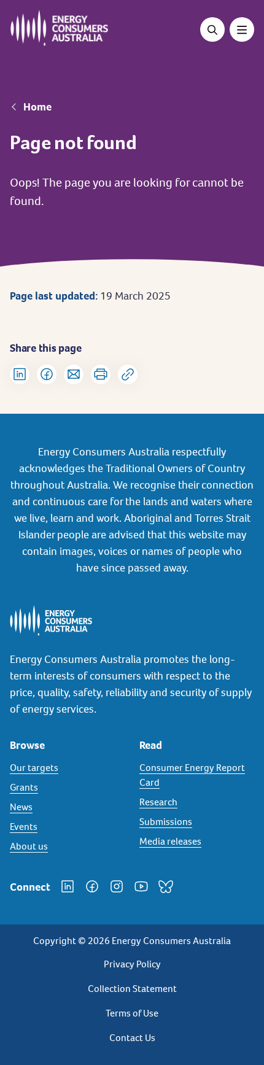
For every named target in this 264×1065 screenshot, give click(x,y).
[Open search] (212, 29)
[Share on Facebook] (46, 374)
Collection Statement (132, 988)
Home (37, 106)
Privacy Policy (132, 964)
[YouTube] (141, 886)
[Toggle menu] (242, 29)
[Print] (101, 374)
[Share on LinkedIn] (19, 374)
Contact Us (132, 1037)
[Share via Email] (73, 374)
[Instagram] (116, 886)
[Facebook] (92, 886)
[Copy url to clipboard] (128, 374)
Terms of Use (132, 1013)
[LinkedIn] (67, 886)
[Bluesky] (165, 886)
